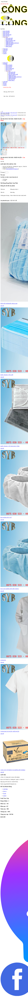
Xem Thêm (5, 37)
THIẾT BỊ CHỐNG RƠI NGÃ (12, 43)
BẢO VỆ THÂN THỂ (10, 40)
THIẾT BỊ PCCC (9, 41)
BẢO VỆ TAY (6, 35)
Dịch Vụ (5, 51)
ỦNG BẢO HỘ (9, 39)
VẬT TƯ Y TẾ (9, 45)
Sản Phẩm (5, 63)
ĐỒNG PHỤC (9, 46)
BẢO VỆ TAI (6, 33)
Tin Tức (4, 52)
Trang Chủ (5, 48)
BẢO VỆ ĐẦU (6, 32)
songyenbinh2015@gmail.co (12, 168)
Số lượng (2, 172)
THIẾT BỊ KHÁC (9, 44)
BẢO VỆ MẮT (6, 31)
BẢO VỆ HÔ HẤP (7, 34)
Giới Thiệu (5, 49)
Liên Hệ (5, 53)
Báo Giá (5, 82)
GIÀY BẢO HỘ (9, 38)
